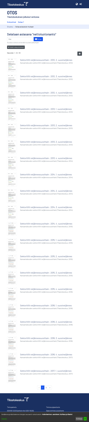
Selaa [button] (20, 22)
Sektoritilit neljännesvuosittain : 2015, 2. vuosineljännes (46, 256)
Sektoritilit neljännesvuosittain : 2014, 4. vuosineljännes (46, 223)
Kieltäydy (79, 419)
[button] (76, 4)
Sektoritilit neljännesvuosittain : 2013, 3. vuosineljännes (46, 141)
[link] (18, 4)
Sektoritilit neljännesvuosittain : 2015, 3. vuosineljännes (46, 272)
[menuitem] (21, 22)
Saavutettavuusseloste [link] (55, 411)
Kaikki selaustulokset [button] (16, 47)
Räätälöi (4, 419)
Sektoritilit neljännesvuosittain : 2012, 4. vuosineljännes (46, 92)
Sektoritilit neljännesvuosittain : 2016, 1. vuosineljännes (46, 305)
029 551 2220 (12, 411)
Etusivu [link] (10, 27)
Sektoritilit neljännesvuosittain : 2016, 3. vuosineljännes (46, 338)
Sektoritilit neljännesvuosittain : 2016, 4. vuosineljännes (46, 354)
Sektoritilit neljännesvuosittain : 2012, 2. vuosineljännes (46, 60)
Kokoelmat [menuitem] (11, 22)
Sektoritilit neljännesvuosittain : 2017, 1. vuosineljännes (46, 370)
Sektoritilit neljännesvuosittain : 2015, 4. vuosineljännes (46, 289)
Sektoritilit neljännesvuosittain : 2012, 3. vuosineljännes (46, 76)
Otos (12, 12)
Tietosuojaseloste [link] (53, 407)
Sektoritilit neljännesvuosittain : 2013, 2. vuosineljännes (46, 125)
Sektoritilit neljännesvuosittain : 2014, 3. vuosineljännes (46, 207)
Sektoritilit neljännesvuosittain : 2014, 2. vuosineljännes (46, 190)
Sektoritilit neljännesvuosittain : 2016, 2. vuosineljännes (46, 321)
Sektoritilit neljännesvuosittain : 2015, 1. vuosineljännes (46, 240)
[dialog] (44, 417)
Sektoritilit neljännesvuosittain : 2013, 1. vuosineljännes (46, 109)
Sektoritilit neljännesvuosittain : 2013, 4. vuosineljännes (46, 158)
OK (85, 419)
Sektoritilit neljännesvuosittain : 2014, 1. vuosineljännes (46, 174)
